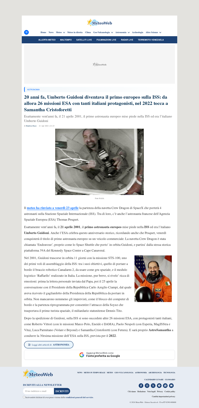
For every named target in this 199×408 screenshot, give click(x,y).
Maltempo (66, 39)
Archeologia (137, 32)
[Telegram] (159, 385)
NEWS (79, 372)
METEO (110, 372)
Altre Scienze (152, 32)
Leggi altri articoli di (50, 344)
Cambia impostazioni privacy (163, 396)
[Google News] (165, 385)
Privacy (160, 391)
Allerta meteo (47, 39)
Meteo (59, 32)
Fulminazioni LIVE (106, 39)
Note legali (151, 391)
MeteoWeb (139, 402)
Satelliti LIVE (84, 39)
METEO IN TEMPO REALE (94, 372)
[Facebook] (141, 385)
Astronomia (120, 32)
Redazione (141, 391)
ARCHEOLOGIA (155, 372)
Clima (88, 32)
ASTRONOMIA (33, 89)
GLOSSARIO (170, 379)
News (51, 32)
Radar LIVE (127, 39)
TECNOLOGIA (169, 372)
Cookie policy (169, 391)
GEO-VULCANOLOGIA (124, 372)
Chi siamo (132, 391)
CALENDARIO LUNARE (153, 379)
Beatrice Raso (31, 125)
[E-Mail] (171, 385)
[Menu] (26, 32)
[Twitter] (153, 385)
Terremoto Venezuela (151, 39)
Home (43, 32)
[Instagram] (147, 385)
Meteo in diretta (75, 32)
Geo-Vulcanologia (101, 32)
